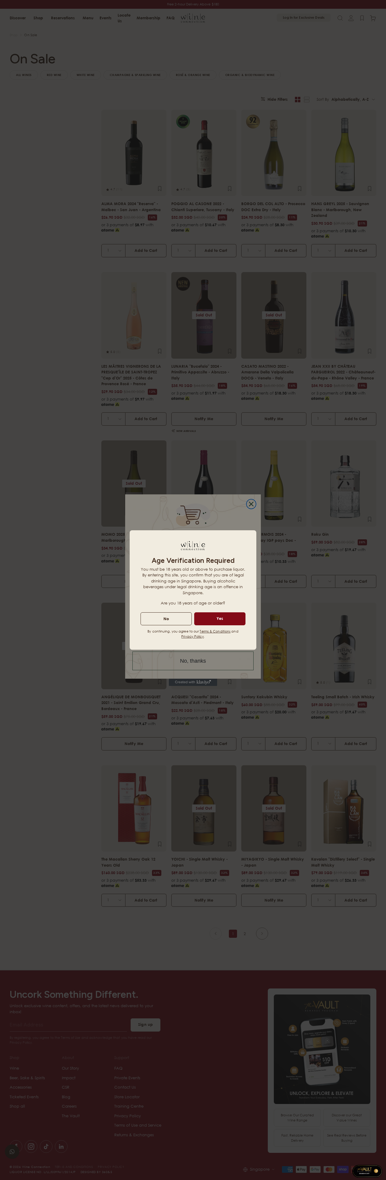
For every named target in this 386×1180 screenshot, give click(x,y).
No (166, 618)
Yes (220, 618)
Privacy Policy (192, 636)
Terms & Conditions (215, 631)
